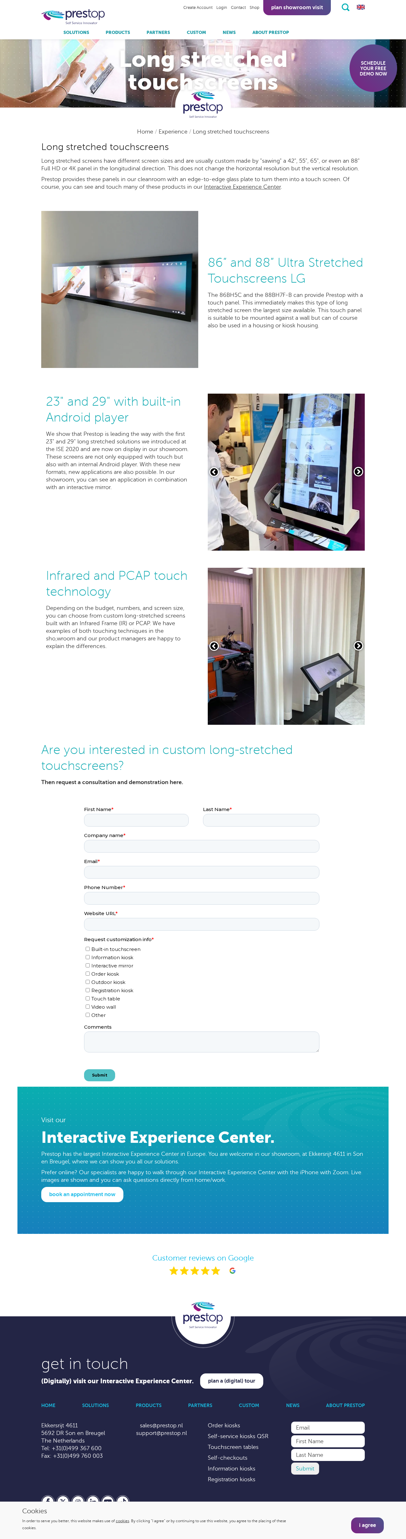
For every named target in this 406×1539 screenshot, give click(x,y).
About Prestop (270, 32)
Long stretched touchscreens (231, 131)
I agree (367, 1525)
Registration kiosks (231, 1479)
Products (118, 32)
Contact (238, 7)
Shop (254, 7)
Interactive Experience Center (242, 187)
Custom (196, 32)
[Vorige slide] (214, 472)
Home (146, 131)
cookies (122, 1521)
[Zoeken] (346, 7)
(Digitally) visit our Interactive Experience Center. (117, 1381)
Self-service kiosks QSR (238, 1436)
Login (221, 7)
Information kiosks (231, 1468)
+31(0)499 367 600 (77, 1448)
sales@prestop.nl (161, 1425)
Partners (158, 32)
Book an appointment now (82, 1194)
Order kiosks (224, 1425)
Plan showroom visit (297, 7)
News (229, 32)
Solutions (76, 32)
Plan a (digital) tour (231, 1381)
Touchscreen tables (233, 1447)
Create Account (198, 7)
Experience (174, 131)
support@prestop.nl (161, 1433)
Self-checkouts (227, 1458)
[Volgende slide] (358, 471)
